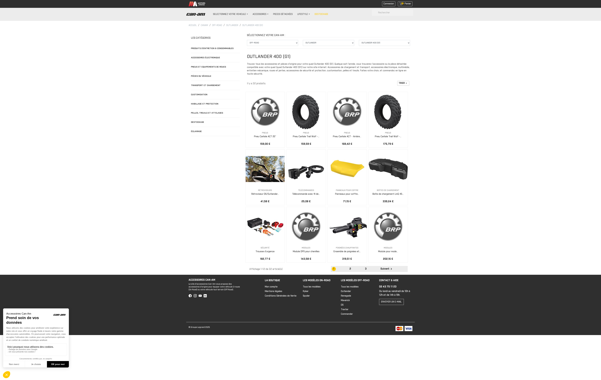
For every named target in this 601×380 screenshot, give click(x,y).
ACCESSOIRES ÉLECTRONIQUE (205, 58)
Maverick (345, 300)
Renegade (346, 296)
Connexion (388, 4)
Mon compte (271, 287)
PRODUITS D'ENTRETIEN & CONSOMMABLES (212, 48)
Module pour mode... (388, 251)
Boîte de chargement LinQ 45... (388, 194)
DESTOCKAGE (197, 122)
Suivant (386, 269)
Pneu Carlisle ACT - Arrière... (347, 136)
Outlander (346, 291)
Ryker (305, 291)
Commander (347, 314)
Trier (403, 83)
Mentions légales (273, 291)
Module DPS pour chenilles (306, 251)
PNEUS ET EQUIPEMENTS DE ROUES (208, 67)
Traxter (344, 309)
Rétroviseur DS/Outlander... (265, 194)
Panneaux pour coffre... (347, 194)
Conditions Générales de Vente (280, 296)
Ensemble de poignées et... (347, 251)
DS (342, 305)
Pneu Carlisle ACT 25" (265, 136)
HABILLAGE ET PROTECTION (204, 104)
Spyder (306, 296)
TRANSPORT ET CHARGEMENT (206, 85)
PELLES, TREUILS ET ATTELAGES (207, 113)
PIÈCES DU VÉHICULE (201, 76)
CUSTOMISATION (199, 95)
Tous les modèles (312, 287)
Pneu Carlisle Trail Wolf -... (306, 136)
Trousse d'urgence (265, 251)
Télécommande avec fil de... (306, 194)
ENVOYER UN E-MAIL (391, 302)
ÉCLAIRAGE (196, 131)
